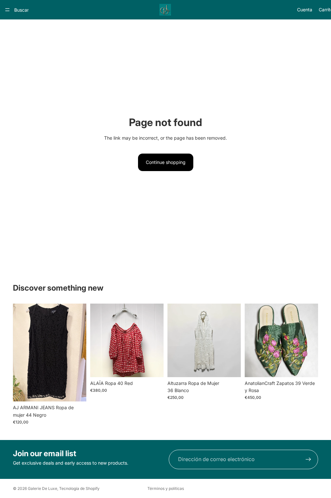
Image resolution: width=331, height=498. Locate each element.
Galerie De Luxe (42, 488)
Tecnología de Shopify (79, 488)
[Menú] (7, 9)
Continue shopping (166, 162)
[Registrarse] (308, 459)
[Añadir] (76, 391)
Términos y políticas (165, 488)
